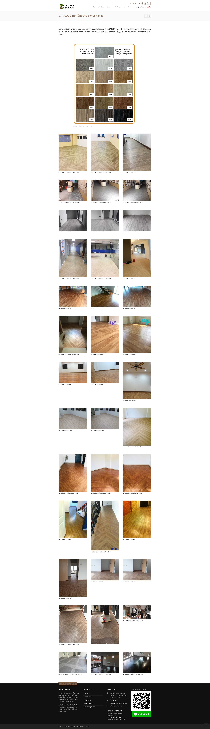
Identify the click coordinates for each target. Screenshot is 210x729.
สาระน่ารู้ (136, 7)
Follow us (62, 684)
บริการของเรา (110, 7)
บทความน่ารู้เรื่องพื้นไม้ (90, 707)
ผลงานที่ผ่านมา (128, 7)
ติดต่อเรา (143, 7)
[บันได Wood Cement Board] (149, 16)
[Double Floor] (67, 6)
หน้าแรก (94, 7)
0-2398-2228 (136, 3)
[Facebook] (142, 3)
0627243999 (118, 711)
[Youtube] (148, 3)
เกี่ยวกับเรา (101, 7)
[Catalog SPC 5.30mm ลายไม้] (146, 16)
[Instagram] (145, 3)
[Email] (150, 3)
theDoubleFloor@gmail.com (119, 703)
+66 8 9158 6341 (115, 717)
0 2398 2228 (114, 700)
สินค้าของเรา (118, 7)
